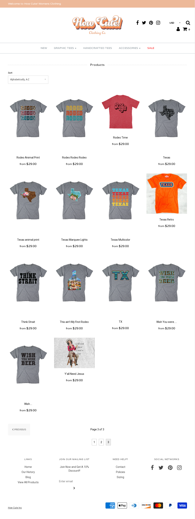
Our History (28, 472)
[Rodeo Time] (120, 111)
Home (28, 466)
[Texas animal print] (28, 203)
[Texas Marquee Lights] (74, 203)
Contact (120, 466)
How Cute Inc (15, 507)
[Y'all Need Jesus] (74, 352)
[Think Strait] (28, 285)
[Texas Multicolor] (120, 203)
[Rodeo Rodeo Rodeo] (74, 121)
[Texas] (166, 121)
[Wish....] (28, 367)
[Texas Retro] (166, 193)
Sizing (120, 477)
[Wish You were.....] (166, 285)
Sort (10, 72)
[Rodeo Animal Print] (28, 121)
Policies (120, 472)
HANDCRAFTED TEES (97, 48)
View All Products (28, 482)
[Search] (186, 22)
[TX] (120, 285)
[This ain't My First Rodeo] (74, 285)
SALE (150, 48)
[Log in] (177, 29)
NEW (44, 48)
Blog (28, 477)
